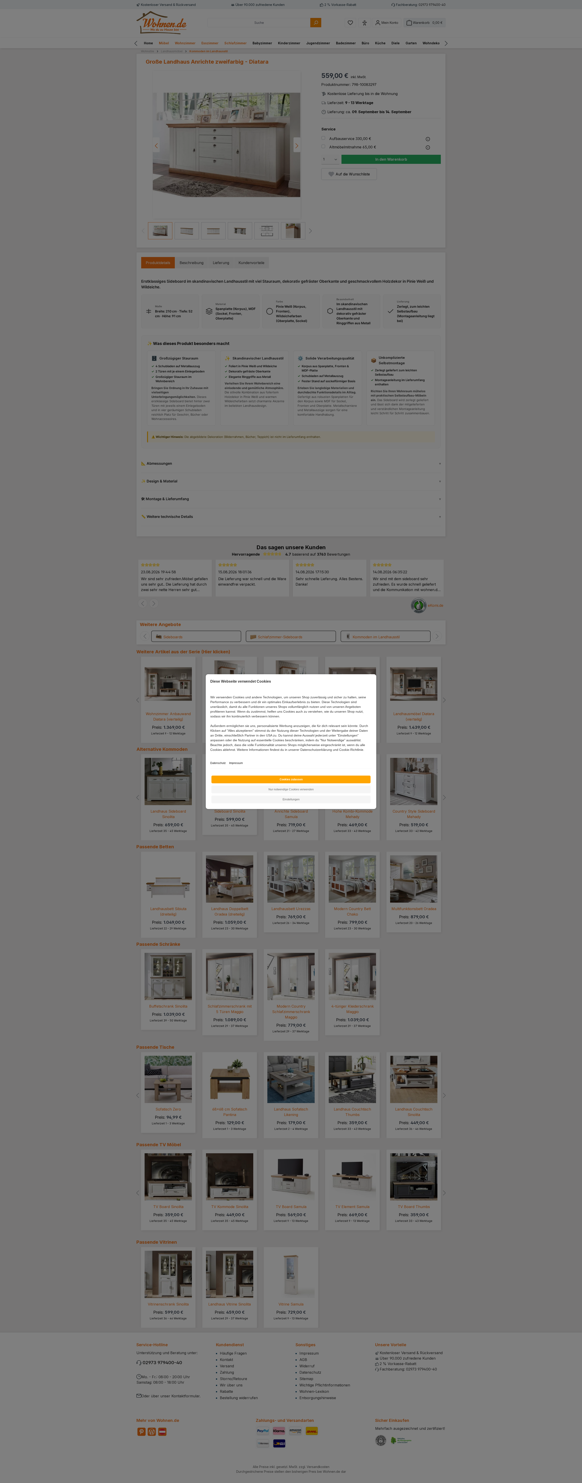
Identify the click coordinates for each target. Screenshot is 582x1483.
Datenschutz (218, 763)
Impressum (236, 763)
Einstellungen (291, 799)
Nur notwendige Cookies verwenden (291, 789)
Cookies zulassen (291, 779)
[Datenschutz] (210, 754)
